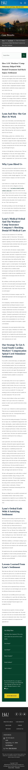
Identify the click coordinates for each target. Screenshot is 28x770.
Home (3, 40)
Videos (20, 725)
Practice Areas (8, 721)
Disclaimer (17, 767)
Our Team (8, 725)
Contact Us (19, 728)
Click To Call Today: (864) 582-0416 (14, 7)
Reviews (8, 728)
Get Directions (9, 745)
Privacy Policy (11, 767)
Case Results (10, 40)
